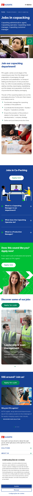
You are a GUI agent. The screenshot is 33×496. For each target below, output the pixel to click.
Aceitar (16, 486)
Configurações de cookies (16, 493)
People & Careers (11, 12)
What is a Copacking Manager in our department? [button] (13, 208)
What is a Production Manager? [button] (13, 233)
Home (3, 12)
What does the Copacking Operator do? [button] (15, 221)
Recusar (16, 490)
